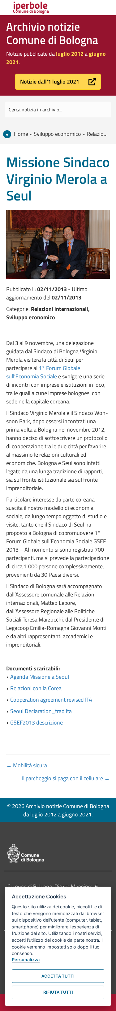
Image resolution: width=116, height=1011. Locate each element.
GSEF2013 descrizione (36, 722)
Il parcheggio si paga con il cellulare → (66, 778)
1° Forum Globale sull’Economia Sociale (43, 372)
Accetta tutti (58, 976)
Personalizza (26, 959)
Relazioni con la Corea (36, 688)
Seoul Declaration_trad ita (41, 711)
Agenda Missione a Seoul (39, 677)
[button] (58, 82)
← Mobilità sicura (26, 765)
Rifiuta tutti (58, 992)
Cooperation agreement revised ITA (51, 699)
